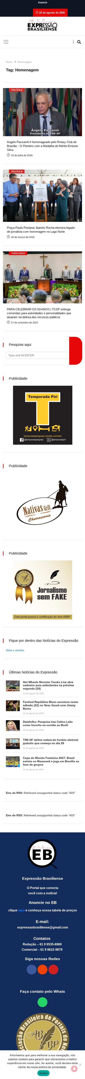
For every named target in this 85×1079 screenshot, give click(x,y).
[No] (80, 1065)
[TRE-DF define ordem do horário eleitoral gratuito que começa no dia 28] (13, 743)
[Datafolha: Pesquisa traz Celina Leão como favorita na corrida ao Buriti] (13, 725)
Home (9, 62)
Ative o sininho (15, 650)
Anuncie (42, 2)
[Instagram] (42, 969)
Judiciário (18, 253)
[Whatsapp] (42, 1002)
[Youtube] (53, 969)
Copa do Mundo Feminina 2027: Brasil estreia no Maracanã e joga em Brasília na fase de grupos (51, 761)
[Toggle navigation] (6, 42)
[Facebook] (32, 969)
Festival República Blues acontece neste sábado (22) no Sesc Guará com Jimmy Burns (50, 705)
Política (17, 90)
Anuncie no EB (43, 902)
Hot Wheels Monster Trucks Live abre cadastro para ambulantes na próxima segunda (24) (48, 685)
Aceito (43, 1073)
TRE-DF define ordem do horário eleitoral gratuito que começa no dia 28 (50, 741)
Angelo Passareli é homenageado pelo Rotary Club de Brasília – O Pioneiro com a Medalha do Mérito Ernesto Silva (42, 146)
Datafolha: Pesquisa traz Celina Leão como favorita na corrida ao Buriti (48, 723)
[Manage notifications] (74, 1069)
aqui (21, 910)
